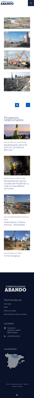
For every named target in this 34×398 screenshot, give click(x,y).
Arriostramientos (16, 217)
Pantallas (25, 217)
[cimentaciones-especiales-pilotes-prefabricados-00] (17, 23)
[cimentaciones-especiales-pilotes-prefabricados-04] (17, 81)
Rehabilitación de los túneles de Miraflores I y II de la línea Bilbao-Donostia (16, 185)
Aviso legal (7, 304)
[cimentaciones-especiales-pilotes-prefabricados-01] (17, 39)
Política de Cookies (10, 311)
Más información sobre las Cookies (15, 314)
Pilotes (19, 142)
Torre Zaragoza (12, 255)
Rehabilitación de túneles (12, 178)
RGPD (5, 307)
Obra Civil (13, 142)
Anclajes (7, 142)
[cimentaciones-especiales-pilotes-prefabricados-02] (17, 59)
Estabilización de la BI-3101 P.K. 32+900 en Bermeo (16, 147)
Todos (24, 142)
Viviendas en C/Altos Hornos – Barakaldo (14, 223)
